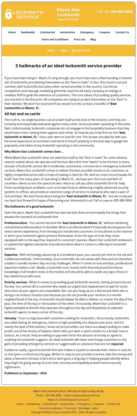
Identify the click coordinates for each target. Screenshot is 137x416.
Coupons (104, 32)
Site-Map (84, 408)
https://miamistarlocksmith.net (82, 395)
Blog (93, 39)
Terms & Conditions (50, 408)
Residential (28, 32)
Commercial (47, 32)
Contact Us (122, 32)
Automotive (67, 32)
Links (95, 408)
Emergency (87, 32)
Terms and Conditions (54, 39)
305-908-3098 (122, 11)
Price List (79, 39)
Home (12, 32)
